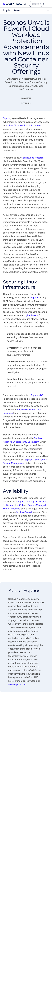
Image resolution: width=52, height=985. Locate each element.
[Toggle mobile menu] (47, 4)
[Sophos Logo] (12, 4)
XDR (20, 505)
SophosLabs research (32, 157)
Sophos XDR (37, 395)
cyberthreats (31, 315)
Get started (36, 4)
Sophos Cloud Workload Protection (23, 125)
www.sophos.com (17, 684)
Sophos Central (24, 512)
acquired (34, 297)
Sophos (6, 118)
